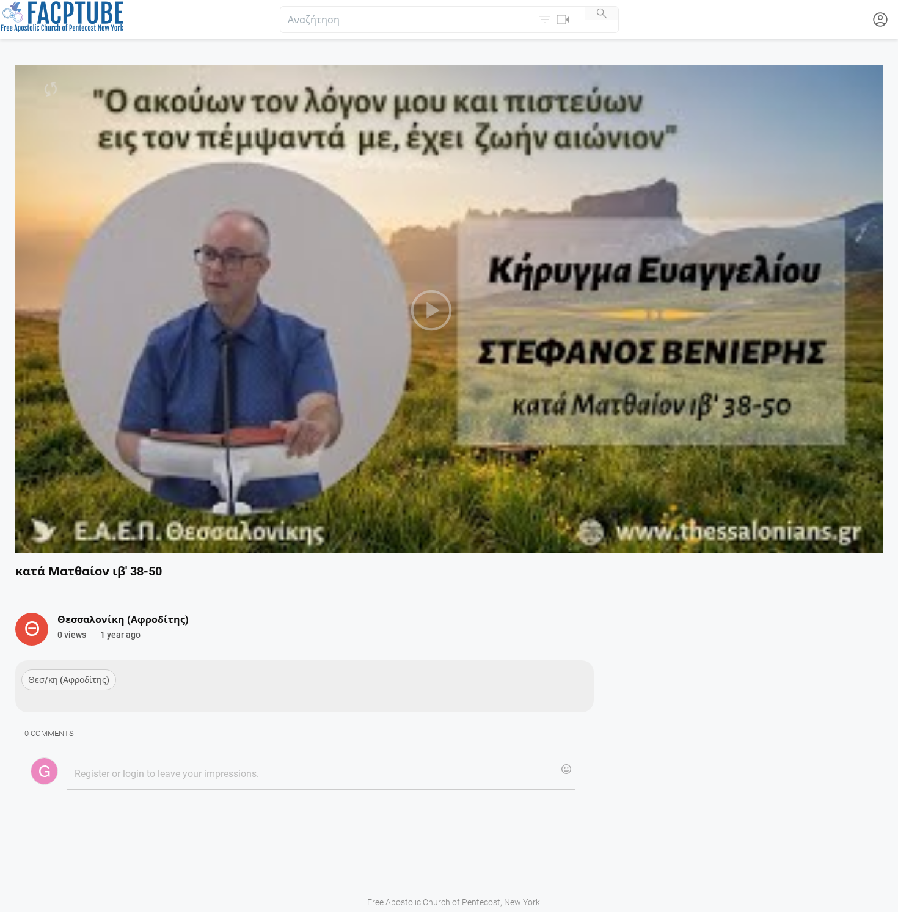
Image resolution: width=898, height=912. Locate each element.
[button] (555, 19)
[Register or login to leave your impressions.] (321, 774)
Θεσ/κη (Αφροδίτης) (68, 680)
